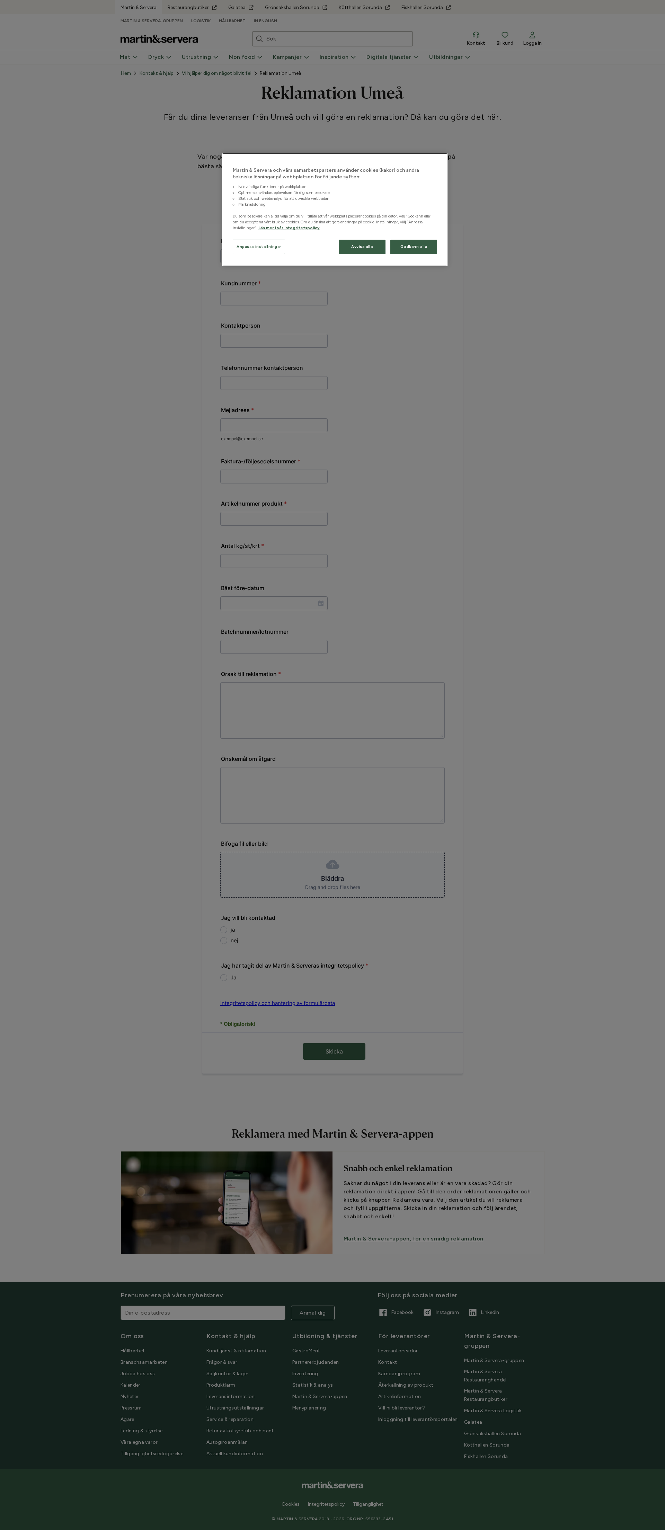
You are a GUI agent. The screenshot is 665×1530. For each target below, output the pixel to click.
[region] (334, 210)
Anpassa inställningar (259, 246)
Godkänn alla (413, 246)
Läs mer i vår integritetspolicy (289, 227)
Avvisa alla (362, 246)
